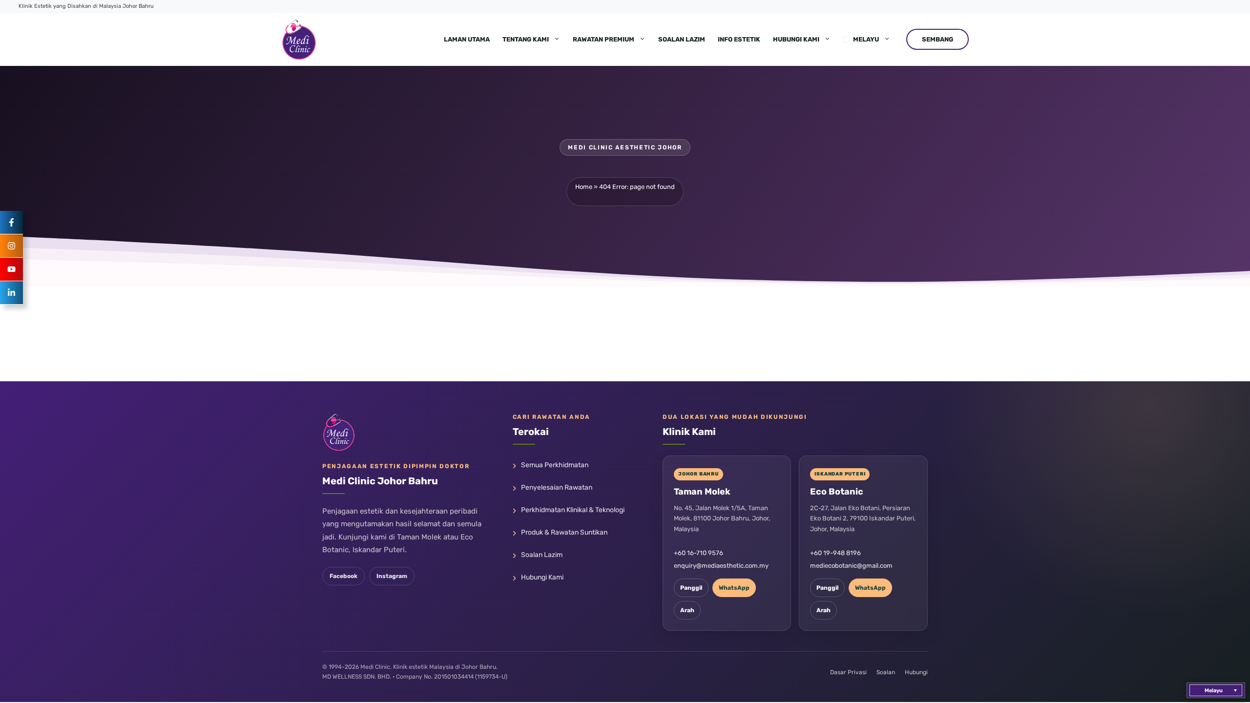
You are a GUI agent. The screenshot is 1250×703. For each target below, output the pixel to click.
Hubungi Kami (796, 39)
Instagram (391, 576)
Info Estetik (739, 39)
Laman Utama (467, 39)
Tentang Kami (525, 39)
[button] (1215, 690)
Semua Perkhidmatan (554, 465)
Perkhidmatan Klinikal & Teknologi (573, 510)
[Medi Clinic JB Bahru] (299, 39)
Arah (687, 610)
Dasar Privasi (848, 672)
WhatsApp (734, 587)
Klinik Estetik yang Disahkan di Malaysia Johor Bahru (86, 6)
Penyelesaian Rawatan (556, 487)
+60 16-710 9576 (698, 553)
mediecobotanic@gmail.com (851, 565)
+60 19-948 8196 (835, 553)
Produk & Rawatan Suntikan (564, 532)
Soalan (885, 672)
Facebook (343, 576)
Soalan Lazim (681, 39)
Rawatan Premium (603, 39)
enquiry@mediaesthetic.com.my (721, 565)
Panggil (691, 587)
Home (583, 186)
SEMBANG (937, 39)
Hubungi (916, 672)
